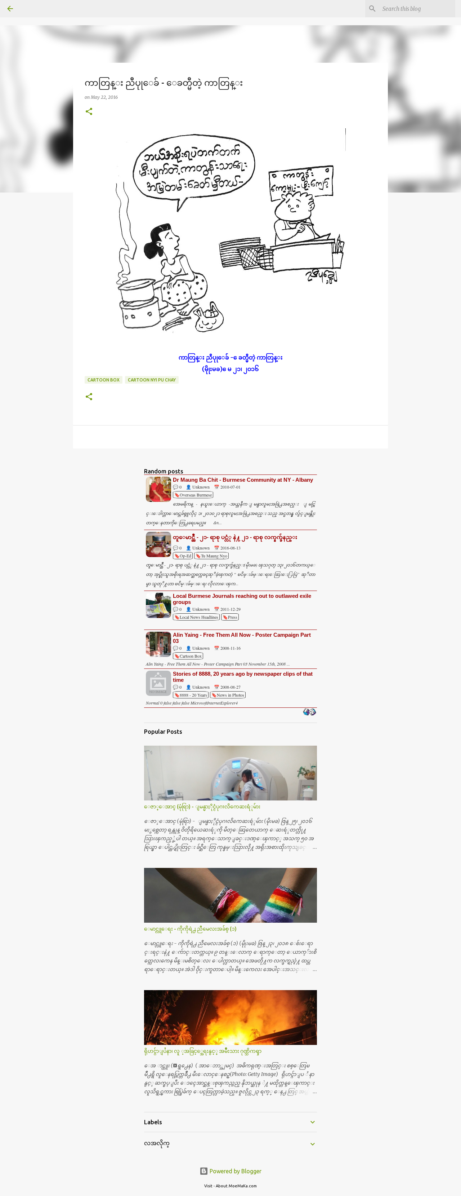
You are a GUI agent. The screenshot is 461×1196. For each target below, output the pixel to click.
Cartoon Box (104, 380)
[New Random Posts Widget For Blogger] (309, 712)
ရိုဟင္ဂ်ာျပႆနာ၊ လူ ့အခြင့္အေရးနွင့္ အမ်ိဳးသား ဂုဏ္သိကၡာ (202, 1051)
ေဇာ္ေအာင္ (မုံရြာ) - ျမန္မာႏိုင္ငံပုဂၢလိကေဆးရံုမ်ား (202, 806)
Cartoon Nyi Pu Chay (152, 380)
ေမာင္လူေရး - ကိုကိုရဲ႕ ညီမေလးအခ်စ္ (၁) (190, 929)
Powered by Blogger (234, 1171)
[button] (89, 112)
